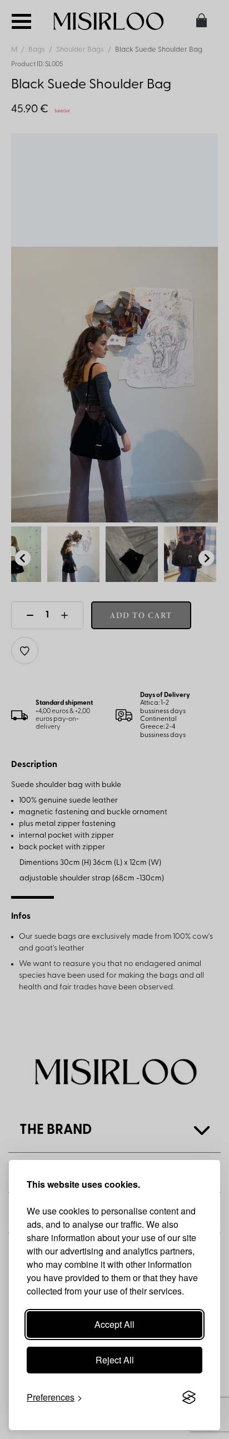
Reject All (115, 1359)
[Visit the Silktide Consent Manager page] (189, 1397)
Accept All (114, 1324)
